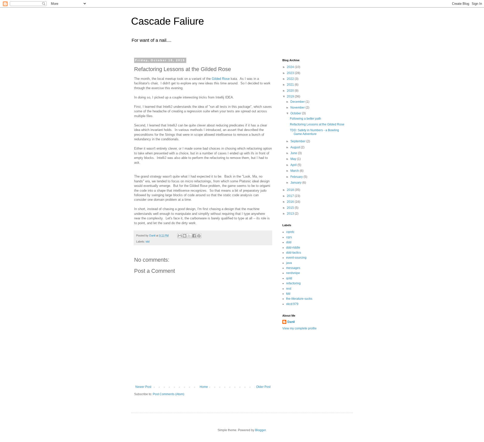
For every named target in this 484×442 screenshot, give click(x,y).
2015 (291, 208)
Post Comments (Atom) (168, 394)
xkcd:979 (292, 304)
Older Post (263, 387)
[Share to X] (189, 235)
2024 (291, 67)
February (297, 177)
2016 (291, 201)
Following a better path (305, 118)
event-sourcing (296, 257)
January (296, 182)
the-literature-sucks (299, 298)
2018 (291, 190)
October (296, 113)
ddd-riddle (293, 247)
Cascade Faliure (167, 21)
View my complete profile (299, 328)
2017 (291, 196)
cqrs (289, 237)
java (289, 263)
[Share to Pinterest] (198, 235)
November (298, 107)
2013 (291, 213)
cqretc (290, 232)
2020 (291, 90)
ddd (288, 242)
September (298, 141)
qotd (289, 278)
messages (293, 268)
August (295, 147)
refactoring (293, 283)
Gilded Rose (221, 79)
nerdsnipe (293, 273)
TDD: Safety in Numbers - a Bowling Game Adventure (314, 131)
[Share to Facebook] (194, 235)
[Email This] (179, 235)
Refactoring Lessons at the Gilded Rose (317, 124)
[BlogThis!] (184, 235)
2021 (291, 84)
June (294, 153)
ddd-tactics (293, 252)
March (295, 171)
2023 (291, 73)
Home (204, 387)
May (293, 159)
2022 (291, 79)
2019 (291, 96)
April (293, 165)
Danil (291, 322)
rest (288, 288)
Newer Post (143, 387)
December (298, 102)
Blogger (260, 430)
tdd (147, 241)
